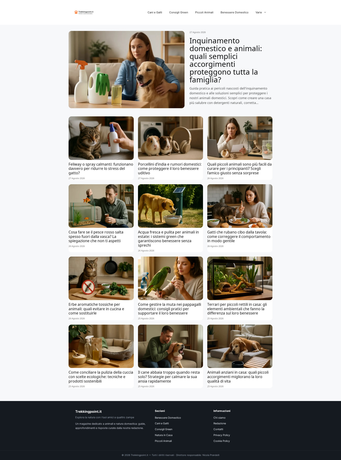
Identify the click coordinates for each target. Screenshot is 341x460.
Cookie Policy (221, 441)
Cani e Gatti (155, 12)
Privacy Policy (221, 435)
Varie (259, 12)
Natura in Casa (163, 435)
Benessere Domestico (234, 12)
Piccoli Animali (204, 12)
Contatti (218, 429)
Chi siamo (219, 417)
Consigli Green (178, 12)
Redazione (219, 423)
